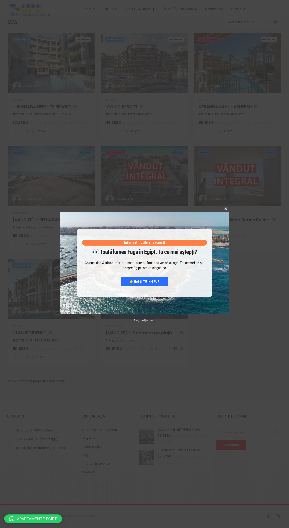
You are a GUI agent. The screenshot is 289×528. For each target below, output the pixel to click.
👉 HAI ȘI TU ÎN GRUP (145, 281)
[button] (33, 518)
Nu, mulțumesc (144, 320)
